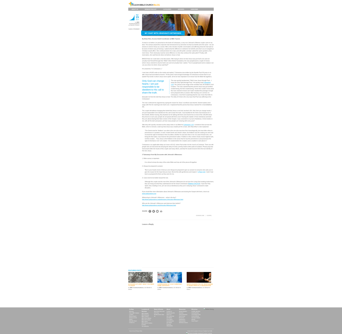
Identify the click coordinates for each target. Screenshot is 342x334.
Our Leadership (170, 316)
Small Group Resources (182, 317)
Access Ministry (195, 316)
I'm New (131, 309)
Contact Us (131, 322)
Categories (167, 9)
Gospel (209, 215)
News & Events (158, 309)
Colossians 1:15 (188, 124)
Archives (181, 9)
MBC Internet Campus (147, 323)
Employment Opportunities (182, 320)
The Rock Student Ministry (195, 318)
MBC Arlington (145, 313)
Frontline (144, 324)
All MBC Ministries (195, 311)
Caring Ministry (195, 313)
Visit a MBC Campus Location (134, 313)
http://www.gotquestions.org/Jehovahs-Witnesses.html (159, 205)
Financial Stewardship (170, 325)
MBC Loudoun (145, 316)
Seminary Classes (183, 322)
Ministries (194, 309)
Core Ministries (170, 321)
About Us (135, 9)
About (168, 309)
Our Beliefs (169, 317)
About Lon (169, 314)
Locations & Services (145, 310)
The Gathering (145, 326)
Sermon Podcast (150, 9)
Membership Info (171, 313)
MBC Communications (134, 23)
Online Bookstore (183, 314)
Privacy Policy (139, 331)
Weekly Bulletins (183, 311)
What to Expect (132, 316)
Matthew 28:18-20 (194, 183)
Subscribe (194, 9)
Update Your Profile (208, 331)
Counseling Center (196, 314)
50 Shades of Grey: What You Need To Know (141, 284)
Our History (169, 322)
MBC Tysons (145, 321)
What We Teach (133, 321)
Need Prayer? (194, 321)
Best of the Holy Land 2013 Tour (159, 312)
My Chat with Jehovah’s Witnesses (163, 33)
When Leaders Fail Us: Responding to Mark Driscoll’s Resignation (200, 284)
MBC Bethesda (145, 315)
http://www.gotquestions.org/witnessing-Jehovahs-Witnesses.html (162, 199)
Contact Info (190, 331)
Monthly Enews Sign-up (159, 315)
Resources (182, 309)
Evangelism (200, 215)
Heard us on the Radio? (133, 318)
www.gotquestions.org (149, 193)
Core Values (170, 319)
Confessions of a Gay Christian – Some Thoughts (170, 284)
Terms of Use (132, 331)
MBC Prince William (146, 318)
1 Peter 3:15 (201, 172)
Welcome (131, 311)
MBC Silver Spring (146, 319)
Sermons (181, 313)
